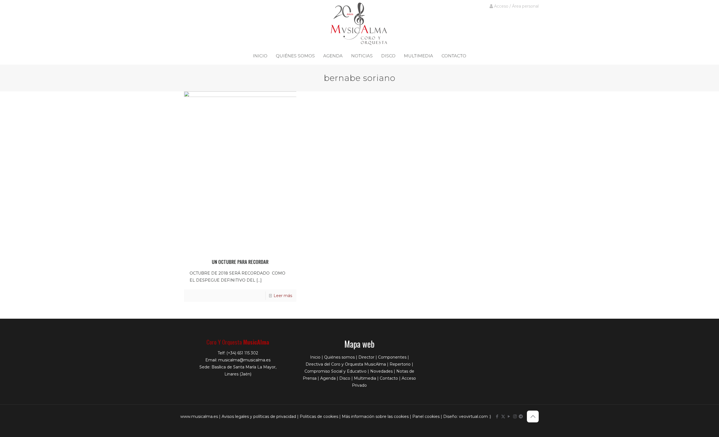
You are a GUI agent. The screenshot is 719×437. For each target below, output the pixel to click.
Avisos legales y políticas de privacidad (259, 416)
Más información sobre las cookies (375, 416)
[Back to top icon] (533, 416)
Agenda (328, 378)
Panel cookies (426, 416)
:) (490, 416)
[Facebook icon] (497, 416)
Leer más (283, 295)
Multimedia (365, 378)
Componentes (392, 357)
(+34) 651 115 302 (242, 353)
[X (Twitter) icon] (503, 416)
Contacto (389, 378)
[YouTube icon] (509, 416)
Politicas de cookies (319, 416)
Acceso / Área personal (516, 6)
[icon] (521, 416)
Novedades (381, 371)
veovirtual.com (474, 416)
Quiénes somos (339, 357)
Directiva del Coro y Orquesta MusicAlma (346, 364)
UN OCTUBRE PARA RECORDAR (240, 261)
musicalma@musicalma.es (244, 360)
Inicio (315, 357)
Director (366, 357)
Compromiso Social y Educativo (335, 371)
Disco (344, 378)
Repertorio (400, 364)
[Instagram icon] (515, 416)
